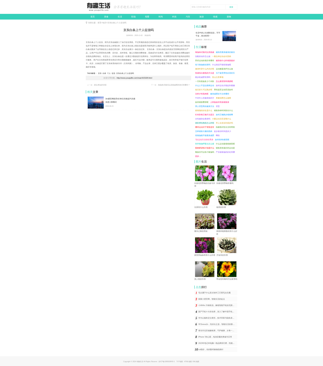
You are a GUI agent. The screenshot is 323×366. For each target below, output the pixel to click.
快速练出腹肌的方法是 (204, 73)
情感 (215, 17)
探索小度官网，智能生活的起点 (211, 299)
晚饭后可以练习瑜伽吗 (204, 152)
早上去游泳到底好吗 (224, 123)
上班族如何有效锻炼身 (219, 102)
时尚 (161, 17)
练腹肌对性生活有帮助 (225, 127)
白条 (104, 73)
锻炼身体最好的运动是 (225, 148)
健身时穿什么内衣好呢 (204, 69)
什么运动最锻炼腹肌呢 (225, 144)
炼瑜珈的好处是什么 (203, 110)
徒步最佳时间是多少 (222, 131)
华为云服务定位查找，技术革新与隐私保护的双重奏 (217, 318)
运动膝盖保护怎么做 (224, 69)
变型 (218, 106)
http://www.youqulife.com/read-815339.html (134, 78)
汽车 (188, 17)
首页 (92, 17)
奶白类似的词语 (100, 85)
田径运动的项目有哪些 (204, 60)
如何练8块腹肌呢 (222, 139)
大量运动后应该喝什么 (221, 119)
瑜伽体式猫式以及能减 (204, 52)
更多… (198, 156)
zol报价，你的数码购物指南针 (210, 349)
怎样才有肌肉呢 (201, 94)
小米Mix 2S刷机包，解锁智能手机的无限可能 (217, 305)
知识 (104, 23)
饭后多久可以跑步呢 (203, 90)
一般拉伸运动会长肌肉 (221, 56)
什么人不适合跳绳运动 (204, 85)
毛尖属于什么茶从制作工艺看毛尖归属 (214, 293)
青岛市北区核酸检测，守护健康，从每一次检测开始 (217, 330)
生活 (120, 17)
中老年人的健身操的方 (204, 98)
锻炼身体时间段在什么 (223, 110)
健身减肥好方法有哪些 (219, 94)
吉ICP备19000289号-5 (166, 361)
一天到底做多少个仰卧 (204, 81)
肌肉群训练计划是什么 (204, 148)
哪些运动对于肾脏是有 (204, 127)
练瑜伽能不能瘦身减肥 (204, 135)
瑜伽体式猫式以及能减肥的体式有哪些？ (174, 85)
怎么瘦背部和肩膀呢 (224, 81)
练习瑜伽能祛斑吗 (202, 65)
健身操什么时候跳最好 (225, 60)
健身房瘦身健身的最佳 (225, 52)
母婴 (147, 17)
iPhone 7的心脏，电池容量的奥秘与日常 (215, 337)
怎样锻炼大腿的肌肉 (203, 131)
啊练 (218, 135)
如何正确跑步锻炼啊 (224, 115)
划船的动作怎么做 (202, 56)
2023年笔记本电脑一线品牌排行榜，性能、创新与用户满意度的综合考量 (217, 343)
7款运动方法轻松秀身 (204, 139)
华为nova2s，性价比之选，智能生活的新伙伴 (217, 324)
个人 (109, 73)
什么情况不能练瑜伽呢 (221, 65)
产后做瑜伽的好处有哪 (225, 152)
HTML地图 (188, 361)
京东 (100, 73)
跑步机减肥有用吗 (202, 77)
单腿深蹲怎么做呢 (223, 98)
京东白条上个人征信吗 (116, 23)
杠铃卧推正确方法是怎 (204, 115)
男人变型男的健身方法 (204, 106)
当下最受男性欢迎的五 (225, 73)
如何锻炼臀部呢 (201, 102)
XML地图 (195, 361)
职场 (133, 17)
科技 (174, 17)
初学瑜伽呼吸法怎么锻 (204, 144)
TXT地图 (179, 361)
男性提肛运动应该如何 (223, 90)
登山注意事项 (217, 77)
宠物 (229, 17)
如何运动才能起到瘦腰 (225, 85)
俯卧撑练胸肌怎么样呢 (204, 123)
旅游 (201, 17)
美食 (106, 17)
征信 (113, 73)
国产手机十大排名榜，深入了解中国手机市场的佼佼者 (217, 312)
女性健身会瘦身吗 (202, 119)
